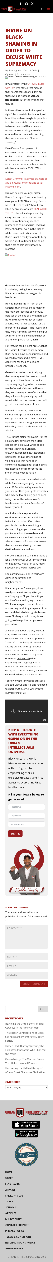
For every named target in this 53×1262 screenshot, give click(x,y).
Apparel (10, 1189)
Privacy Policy (14, 1231)
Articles (10, 1213)
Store (9, 1178)
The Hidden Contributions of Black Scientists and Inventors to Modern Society (24, 1036)
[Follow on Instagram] (26, 3)
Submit (15, 833)
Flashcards (12, 1184)
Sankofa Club (14, 1195)
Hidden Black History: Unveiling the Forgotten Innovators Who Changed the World (25, 1050)
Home (8, 1172)
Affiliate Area (14, 1248)
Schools (10, 1207)
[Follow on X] (32, 3)
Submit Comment (34, 984)
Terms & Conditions (18, 1236)
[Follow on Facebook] (20, 3)
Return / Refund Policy (20, 1242)
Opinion (9, 74)
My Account (13, 1219)
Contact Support (17, 1225)
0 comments (23, 74)
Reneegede (15, 70)
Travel (9, 1201)
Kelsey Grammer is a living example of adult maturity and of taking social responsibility (26, 182)
